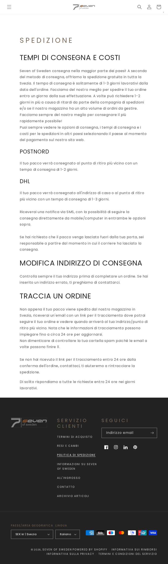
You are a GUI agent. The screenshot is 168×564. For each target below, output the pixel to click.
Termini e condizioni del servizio (127, 554)
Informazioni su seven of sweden (77, 466)
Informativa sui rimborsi (134, 549)
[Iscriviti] (152, 433)
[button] (9, 7)
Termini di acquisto (75, 437)
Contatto (66, 487)
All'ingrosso (68, 478)
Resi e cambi (68, 446)
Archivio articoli (73, 496)
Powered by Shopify (90, 549)
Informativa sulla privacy (70, 554)
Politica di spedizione (76, 455)
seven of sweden (57, 549)
